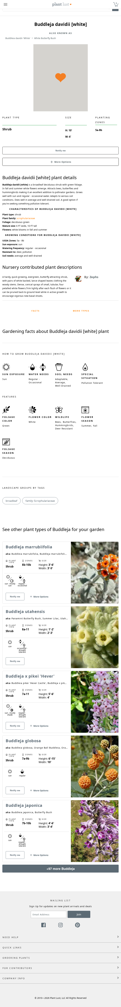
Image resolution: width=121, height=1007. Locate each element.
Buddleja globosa (23, 740)
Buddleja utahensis (25, 611)
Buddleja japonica (24, 805)
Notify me (60, 150)
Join (79, 914)
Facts (36, 310)
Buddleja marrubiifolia (29, 546)
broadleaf (11, 501)
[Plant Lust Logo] (62, 4)
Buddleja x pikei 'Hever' (30, 676)
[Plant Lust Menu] (5, 4)
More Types (81, 310)
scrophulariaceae (26, 218)
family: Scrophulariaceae (40, 501)
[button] (60, 161)
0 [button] (116, 3)
